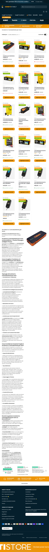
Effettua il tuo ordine (6, 509)
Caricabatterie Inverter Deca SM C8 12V (24, 214)
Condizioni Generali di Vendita (8, 501)
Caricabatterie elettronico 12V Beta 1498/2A (23, 120)
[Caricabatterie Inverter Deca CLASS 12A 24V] (40, 110)
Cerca (23, 537)
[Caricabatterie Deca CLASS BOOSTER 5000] (9, 110)
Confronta (40, 34)
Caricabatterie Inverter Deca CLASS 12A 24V (40, 119)
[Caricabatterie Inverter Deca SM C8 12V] (24, 205)
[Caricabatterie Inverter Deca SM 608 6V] (9, 173)
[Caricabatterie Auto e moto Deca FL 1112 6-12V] (9, 79)
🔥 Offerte (29, 15)
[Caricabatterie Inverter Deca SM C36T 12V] (9, 205)
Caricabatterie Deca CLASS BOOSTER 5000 (8, 119)
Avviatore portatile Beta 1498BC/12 (9, 56)
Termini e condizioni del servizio (31, 537)
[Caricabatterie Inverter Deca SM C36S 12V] (40, 173)
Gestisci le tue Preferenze (31, 503)
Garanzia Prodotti (29, 496)
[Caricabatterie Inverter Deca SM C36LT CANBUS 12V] (24, 173)
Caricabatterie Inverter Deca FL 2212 (24, 151)
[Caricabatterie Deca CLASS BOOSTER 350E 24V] (40, 79)
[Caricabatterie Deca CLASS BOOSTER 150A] (24, 79)
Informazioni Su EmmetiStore (8, 492)
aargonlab (8, 535)
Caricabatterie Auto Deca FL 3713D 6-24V (39, 56)
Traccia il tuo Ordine (29, 494)
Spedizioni (4, 514)
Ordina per (4, 34)
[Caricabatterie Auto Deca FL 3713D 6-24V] (40, 47)
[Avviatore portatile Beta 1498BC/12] (9, 47)
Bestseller (35, 15)
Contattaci (27, 492)
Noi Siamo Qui (5, 498)
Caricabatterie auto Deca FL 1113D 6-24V (23, 56)
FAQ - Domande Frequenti (7, 494)
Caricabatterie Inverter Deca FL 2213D (40, 151)
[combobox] (34, 6)
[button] (46, 11)
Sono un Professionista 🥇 (31, 498)
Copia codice (39, 1)
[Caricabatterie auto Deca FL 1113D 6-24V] (24, 47)
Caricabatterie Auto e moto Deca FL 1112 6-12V (8, 88)
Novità (40, 15)
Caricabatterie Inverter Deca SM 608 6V (8, 183)
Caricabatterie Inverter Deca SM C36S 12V (40, 183)
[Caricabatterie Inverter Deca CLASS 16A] (9, 142)
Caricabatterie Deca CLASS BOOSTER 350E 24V (39, 89)
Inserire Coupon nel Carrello (8, 518)
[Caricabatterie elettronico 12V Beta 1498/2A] (24, 110)
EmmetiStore (7, 534)
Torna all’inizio (24, 483)
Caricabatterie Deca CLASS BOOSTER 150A (24, 88)
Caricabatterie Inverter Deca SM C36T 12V (8, 214)
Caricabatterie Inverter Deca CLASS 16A (8, 151)
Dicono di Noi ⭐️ (5, 496)
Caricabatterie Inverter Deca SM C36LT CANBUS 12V (24, 183)
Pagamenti (4, 511)
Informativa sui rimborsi (43, 537)
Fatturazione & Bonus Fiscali (8, 516)
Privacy (3, 503)
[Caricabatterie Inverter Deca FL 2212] (24, 142)
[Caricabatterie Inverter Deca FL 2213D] (40, 142)
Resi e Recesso (28, 501)
